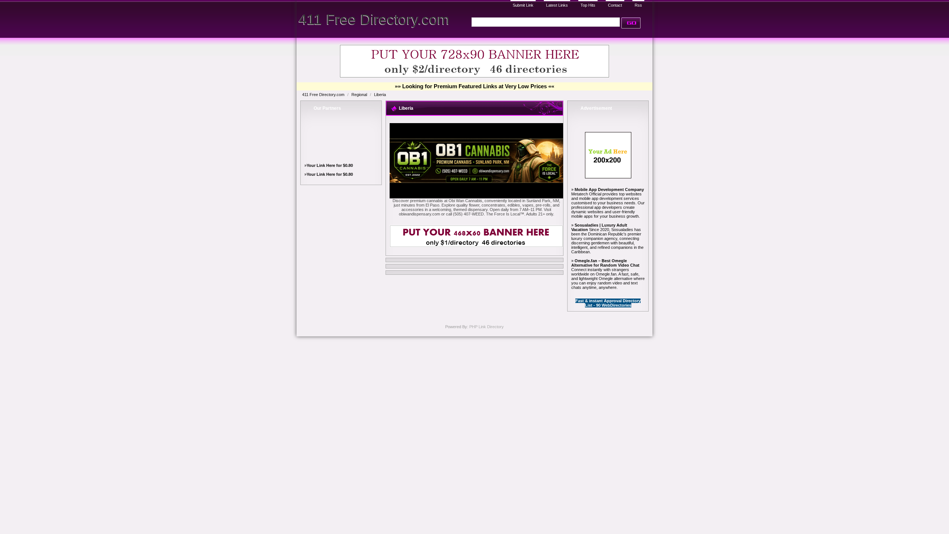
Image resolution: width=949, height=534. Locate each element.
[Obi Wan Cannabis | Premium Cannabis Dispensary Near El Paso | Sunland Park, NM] (476, 197)
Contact (615, 5)
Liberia (380, 94)
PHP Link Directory (486, 326)
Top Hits (588, 5)
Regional (359, 94)
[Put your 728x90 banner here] (474, 76)
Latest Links (557, 5)
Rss (638, 5)
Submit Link (523, 5)
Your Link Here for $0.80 (330, 165)
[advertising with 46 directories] (608, 177)
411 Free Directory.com (374, 19)
